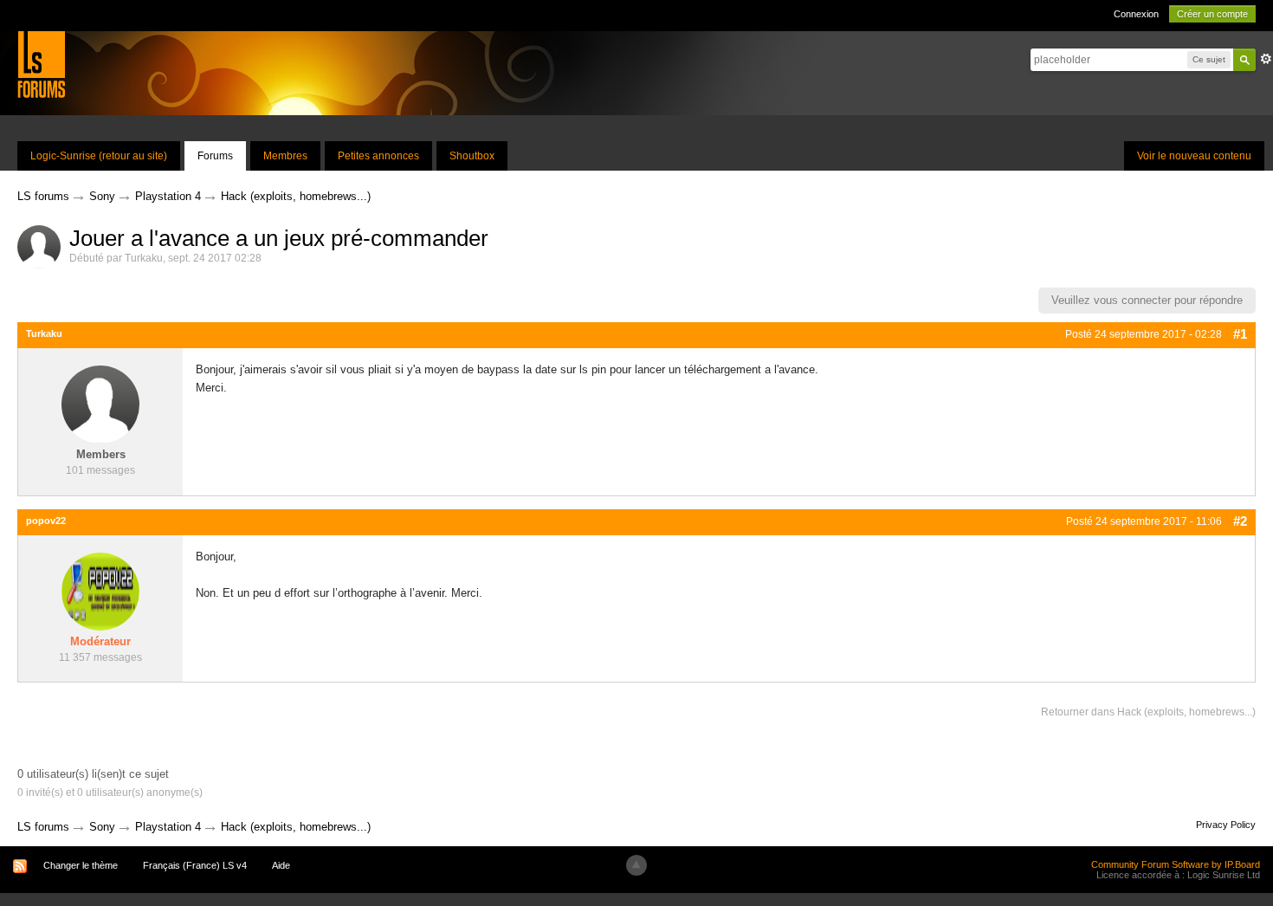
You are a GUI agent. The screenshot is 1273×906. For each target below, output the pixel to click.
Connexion (1136, 14)
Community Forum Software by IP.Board (1175, 864)
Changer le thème (80, 865)
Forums (215, 156)
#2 (1240, 521)
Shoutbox (471, 156)
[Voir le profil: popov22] (100, 591)
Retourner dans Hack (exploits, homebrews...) (1148, 712)
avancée (1266, 59)
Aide (281, 865)
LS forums (43, 826)
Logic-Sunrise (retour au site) (98, 156)
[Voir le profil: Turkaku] (100, 404)
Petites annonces (378, 156)
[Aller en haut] (636, 865)
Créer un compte (1212, 14)
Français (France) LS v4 (195, 865)
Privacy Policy (1226, 824)
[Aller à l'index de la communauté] (41, 63)
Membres (285, 156)
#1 (1240, 334)
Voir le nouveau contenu (1194, 156)
